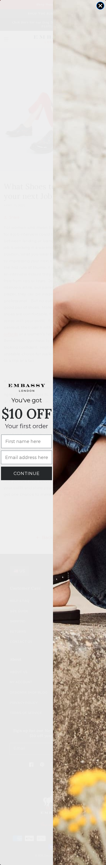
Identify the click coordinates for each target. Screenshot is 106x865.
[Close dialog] (100, 5)
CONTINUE (27, 473)
